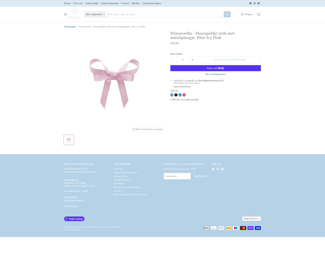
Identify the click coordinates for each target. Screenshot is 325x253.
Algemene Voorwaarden (125, 172)
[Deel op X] (175, 94)
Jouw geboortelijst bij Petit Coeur (130, 194)
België (250, 219)
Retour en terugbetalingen (127, 187)
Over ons (78, 3)
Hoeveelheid (176, 54)
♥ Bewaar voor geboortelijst (184, 99)
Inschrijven (200, 176)
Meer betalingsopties (215, 74)
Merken (136, 3)
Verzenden (119, 183)
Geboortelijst (91, 3)
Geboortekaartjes (110, 3)
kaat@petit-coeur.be (74, 200)
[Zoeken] (227, 14)
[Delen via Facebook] (171, 94)
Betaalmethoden (122, 180)
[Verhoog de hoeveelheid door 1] (192, 59)
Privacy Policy (121, 176)
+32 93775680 (70, 197)
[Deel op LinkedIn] (180, 94)
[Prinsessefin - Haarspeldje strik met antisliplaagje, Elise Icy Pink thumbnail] (69, 140)
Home (67, 3)
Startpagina (70, 26)
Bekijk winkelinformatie (182, 86)
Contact (125, 3)
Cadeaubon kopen (151, 3)
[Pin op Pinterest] (184, 94)
